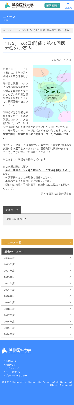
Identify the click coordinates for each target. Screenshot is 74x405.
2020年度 (9, 296)
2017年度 (9, 315)
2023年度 (9, 277)
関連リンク (11, 364)
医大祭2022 (16, 219)
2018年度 (9, 309)
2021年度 (9, 289)
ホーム (6, 30)
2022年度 (9, 283)
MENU (68, 7)
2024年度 (9, 270)
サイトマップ (12, 368)
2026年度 (9, 258)
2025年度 (9, 264)
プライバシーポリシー (16, 375)
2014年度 (9, 334)
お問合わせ (11, 361)
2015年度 (9, 327)
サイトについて (13, 371)
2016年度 (9, 321)
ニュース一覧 (18, 30)
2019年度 (9, 302)
